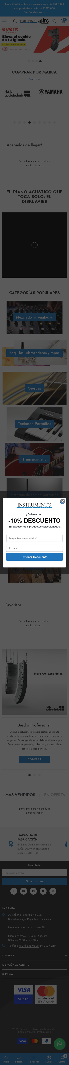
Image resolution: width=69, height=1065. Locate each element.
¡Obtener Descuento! (34, 557)
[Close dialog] (62, 501)
